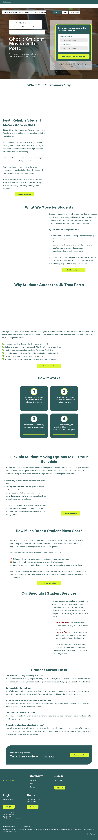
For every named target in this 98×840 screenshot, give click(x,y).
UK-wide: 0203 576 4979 (12, 10)
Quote (33, 807)
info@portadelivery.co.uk (11, 818)
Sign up (56, 12)
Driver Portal (75, 12)
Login (8, 807)
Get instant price (24, 194)
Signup (59, 787)
